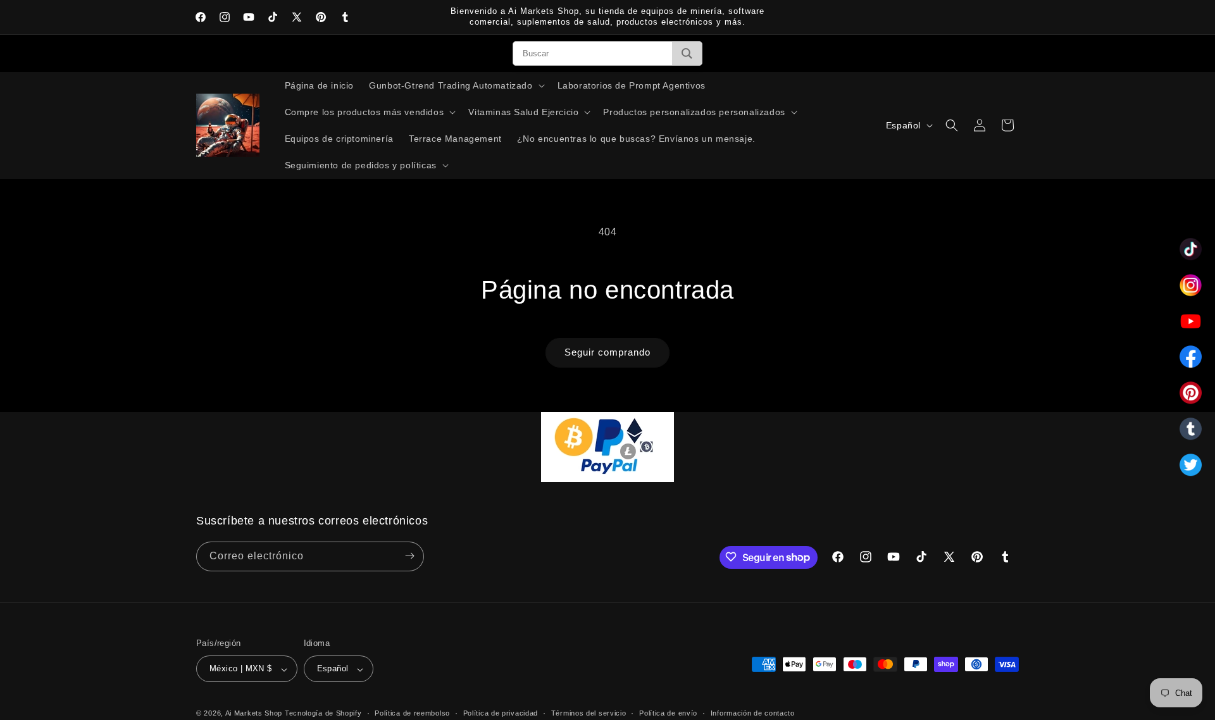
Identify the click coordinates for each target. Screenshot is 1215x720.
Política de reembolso (412, 713)
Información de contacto (753, 713)
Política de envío (668, 713)
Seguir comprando (607, 352)
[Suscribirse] (409, 556)
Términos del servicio (588, 713)
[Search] (687, 53)
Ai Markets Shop (254, 713)
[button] (455, 85)
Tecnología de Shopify (323, 713)
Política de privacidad (500, 713)
